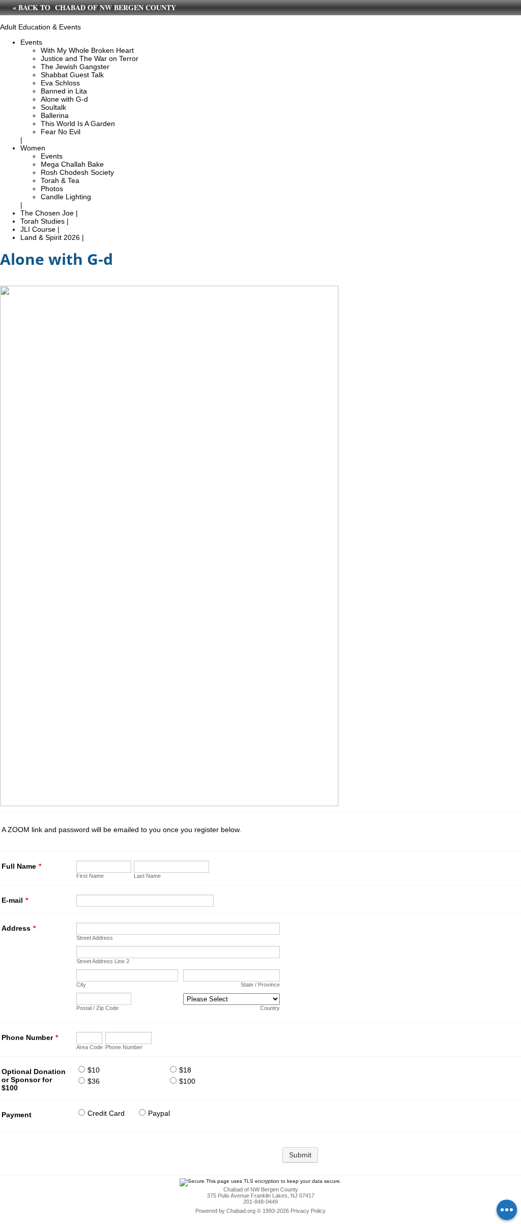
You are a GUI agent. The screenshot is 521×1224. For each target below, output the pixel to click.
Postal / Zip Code (97, 1008)
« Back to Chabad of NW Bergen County (94, 7)
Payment (17, 1115)
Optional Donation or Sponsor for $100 (34, 1079)
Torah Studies (42, 221)
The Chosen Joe (47, 213)
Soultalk (53, 107)
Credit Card (106, 1113)
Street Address (94, 938)
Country (270, 1008)
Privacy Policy (308, 1211)
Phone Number (30, 1037)
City (81, 985)
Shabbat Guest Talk (72, 75)
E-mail (15, 900)
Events (31, 42)
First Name (90, 876)
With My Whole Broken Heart (87, 50)
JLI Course (37, 229)
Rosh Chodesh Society (77, 172)
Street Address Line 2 (102, 961)
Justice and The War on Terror (89, 58)
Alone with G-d (64, 99)
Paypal (159, 1113)
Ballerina (55, 115)
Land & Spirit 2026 (50, 237)
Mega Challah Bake (72, 164)
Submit (300, 1155)
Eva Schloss (60, 83)
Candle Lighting (66, 197)
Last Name (147, 876)
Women (32, 148)
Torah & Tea (60, 180)
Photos (52, 189)
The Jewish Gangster (75, 67)
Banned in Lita (64, 91)
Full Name (21, 866)
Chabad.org (240, 1211)
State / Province (260, 985)
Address (19, 928)
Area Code (89, 1047)
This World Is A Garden (78, 123)
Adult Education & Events (40, 27)
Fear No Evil (60, 132)
